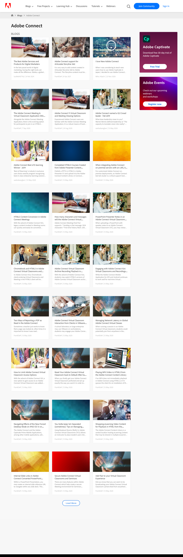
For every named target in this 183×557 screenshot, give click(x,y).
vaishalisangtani (101, 128)
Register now (155, 104)
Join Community (147, 6)
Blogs (28, 6)
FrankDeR (58, 76)
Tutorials (96, 6)
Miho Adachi (100, 76)
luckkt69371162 (19, 76)
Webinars (110, 6)
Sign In (166, 6)
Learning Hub (63, 6)
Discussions (81, 6)
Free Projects (44, 6)
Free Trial (155, 66)
